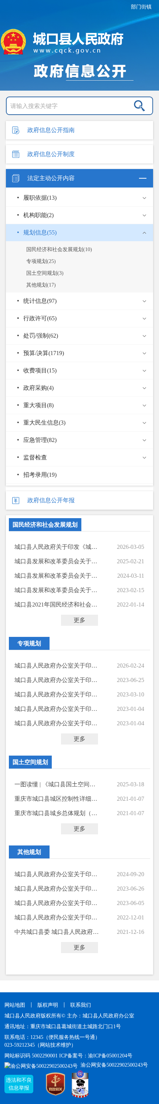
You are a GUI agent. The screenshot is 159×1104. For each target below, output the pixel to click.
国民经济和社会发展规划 (45, 524)
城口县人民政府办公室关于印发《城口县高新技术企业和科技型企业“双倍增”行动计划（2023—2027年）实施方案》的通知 (56, 888)
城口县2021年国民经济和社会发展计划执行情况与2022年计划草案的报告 (56, 604)
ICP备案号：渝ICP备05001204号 (95, 1056)
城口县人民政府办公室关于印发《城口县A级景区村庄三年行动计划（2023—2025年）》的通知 (56, 680)
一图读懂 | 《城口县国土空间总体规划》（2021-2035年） (56, 784)
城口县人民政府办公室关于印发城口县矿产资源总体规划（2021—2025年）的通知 (56, 694)
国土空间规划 (30, 762)
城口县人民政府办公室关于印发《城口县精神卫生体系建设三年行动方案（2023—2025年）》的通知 (56, 874)
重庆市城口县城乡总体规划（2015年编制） (56, 813)
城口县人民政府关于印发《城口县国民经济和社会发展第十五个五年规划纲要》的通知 (56, 547)
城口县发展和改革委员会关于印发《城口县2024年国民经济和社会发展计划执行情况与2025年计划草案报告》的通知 (56, 561)
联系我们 (80, 1005)
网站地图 (14, 1005)
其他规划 (29, 852)
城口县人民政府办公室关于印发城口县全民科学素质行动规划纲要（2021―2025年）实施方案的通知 (56, 917)
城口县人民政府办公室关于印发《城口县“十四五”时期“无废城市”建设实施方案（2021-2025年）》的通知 (56, 903)
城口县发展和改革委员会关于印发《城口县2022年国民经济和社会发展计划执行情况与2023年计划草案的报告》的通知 (56, 590)
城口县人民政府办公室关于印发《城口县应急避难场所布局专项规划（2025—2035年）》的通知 (56, 665)
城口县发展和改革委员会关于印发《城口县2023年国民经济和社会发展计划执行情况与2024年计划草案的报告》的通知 (56, 576)
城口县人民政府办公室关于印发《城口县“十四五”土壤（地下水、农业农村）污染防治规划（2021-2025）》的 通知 (56, 709)
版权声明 (47, 1005)
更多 (79, 620)
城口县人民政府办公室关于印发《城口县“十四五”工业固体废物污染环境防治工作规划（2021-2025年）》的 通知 (56, 723)
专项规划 (29, 643)
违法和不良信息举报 (19, 1084)
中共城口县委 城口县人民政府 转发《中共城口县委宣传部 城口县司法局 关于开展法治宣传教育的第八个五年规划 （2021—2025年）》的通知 (56, 932)
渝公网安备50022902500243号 (113, 1065)
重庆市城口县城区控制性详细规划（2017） (56, 799)
